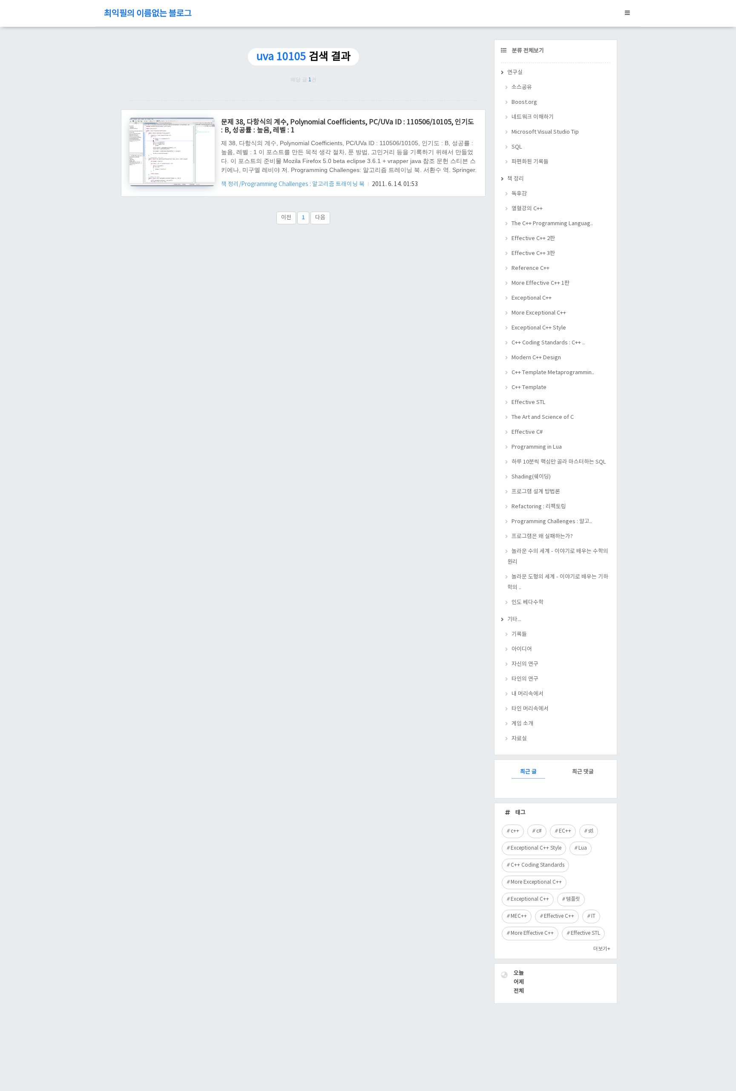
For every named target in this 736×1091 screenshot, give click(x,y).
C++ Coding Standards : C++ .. (548, 343)
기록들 (519, 634)
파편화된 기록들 (530, 162)
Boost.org (524, 102)
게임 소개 (522, 724)
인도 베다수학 (527, 602)
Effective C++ (559, 916)
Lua (582, 848)
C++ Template (529, 387)
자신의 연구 (525, 664)
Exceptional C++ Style (539, 328)
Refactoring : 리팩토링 (539, 507)
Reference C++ (530, 268)
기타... (514, 619)
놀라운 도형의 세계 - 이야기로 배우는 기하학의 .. (557, 582)
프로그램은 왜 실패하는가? (542, 536)
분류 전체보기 (527, 51)
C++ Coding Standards (537, 865)
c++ (515, 831)
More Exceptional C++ (539, 313)
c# (539, 831)
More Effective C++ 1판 (540, 283)
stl (590, 831)
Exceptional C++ (532, 298)
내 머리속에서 (527, 694)
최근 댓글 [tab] (583, 772)
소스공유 (522, 87)
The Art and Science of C (543, 417)
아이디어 (522, 649)
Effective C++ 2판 (533, 238)
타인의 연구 (525, 679)
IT (593, 916)
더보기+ (601, 949)
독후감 (519, 194)
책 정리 (515, 179)
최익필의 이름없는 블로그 (148, 14)
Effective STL (529, 402)
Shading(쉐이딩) (531, 477)
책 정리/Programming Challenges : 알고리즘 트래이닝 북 (293, 184)
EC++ (565, 831)
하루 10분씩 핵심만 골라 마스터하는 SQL (559, 462)
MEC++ (519, 916)
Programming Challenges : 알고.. (552, 521)
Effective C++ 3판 (533, 253)
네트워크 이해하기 (533, 117)
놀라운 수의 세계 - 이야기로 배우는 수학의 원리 (557, 556)
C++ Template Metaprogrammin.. (553, 372)
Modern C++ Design (536, 358)
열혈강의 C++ (527, 209)
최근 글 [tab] (528, 772)
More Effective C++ (532, 933)
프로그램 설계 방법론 (536, 492)
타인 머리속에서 (530, 709)
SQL (517, 147)
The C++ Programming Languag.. (552, 223)
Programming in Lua (537, 447)
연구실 (515, 72)
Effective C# (527, 432)
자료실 (519, 739)
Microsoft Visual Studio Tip (545, 132)
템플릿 (573, 899)
